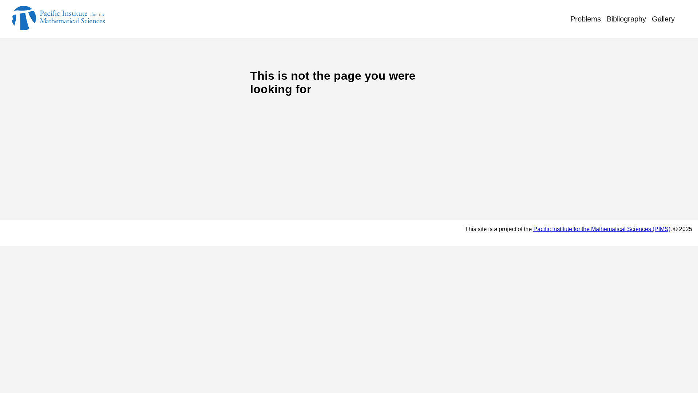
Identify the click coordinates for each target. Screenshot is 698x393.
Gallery (663, 19)
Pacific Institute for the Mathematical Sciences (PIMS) (601, 229)
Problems (585, 19)
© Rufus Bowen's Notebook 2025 (65, 233)
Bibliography (626, 19)
